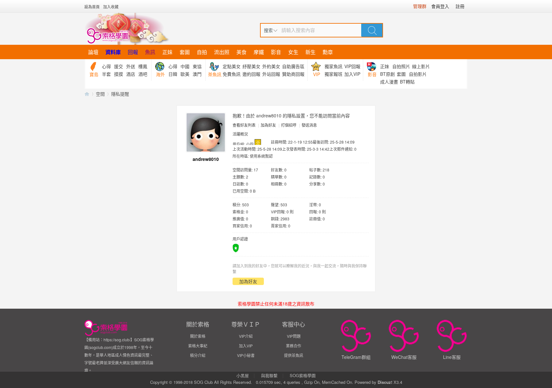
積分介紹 (197, 355)
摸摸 (118, 74)
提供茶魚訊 (293, 355)
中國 (184, 66)
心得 (106, 66)
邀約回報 (251, 74)
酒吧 (142, 74)
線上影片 (421, 66)
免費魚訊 (232, 74)
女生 (293, 52)
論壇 (93, 52)
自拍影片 (418, 74)
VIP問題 (294, 336)
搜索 (268, 30)
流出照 (221, 52)
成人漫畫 (389, 81)
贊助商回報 (293, 74)
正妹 (167, 52)
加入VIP (352, 74)
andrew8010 (206, 159)
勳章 (328, 52)
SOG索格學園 (303, 375)
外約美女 (271, 66)
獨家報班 (333, 74)
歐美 (184, 74)
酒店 (130, 74)
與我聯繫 (269, 375)
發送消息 (309, 125)
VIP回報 (352, 66)
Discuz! (385, 382)
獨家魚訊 (333, 66)
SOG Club (203, 382)
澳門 (197, 74)
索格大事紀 (197, 345)
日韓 (172, 74)
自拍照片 (401, 66)
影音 (276, 52)
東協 (197, 66)
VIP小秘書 (246, 355)
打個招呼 (288, 125)
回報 (133, 52)
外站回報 (271, 74)
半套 (106, 74)
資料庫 (113, 52)
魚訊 (150, 52)
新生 (310, 52)
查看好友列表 (244, 125)
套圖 (185, 52)
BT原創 (387, 74)
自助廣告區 (293, 66)
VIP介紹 (246, 336)
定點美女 (232, 66)
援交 (118, 66)
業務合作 (293, 345)
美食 (241, 52)
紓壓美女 (251, 66)
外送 (130, 66)
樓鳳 (142, 66)
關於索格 (197, 336)
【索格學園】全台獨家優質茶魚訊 (86, 94)
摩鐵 (259, 52)
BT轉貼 (407, 81)
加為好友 (268, 125)
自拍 (202, 52)
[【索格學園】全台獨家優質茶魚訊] (127, 29)
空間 (100, 94)
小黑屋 (242, 375)
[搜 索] (372, 30)
